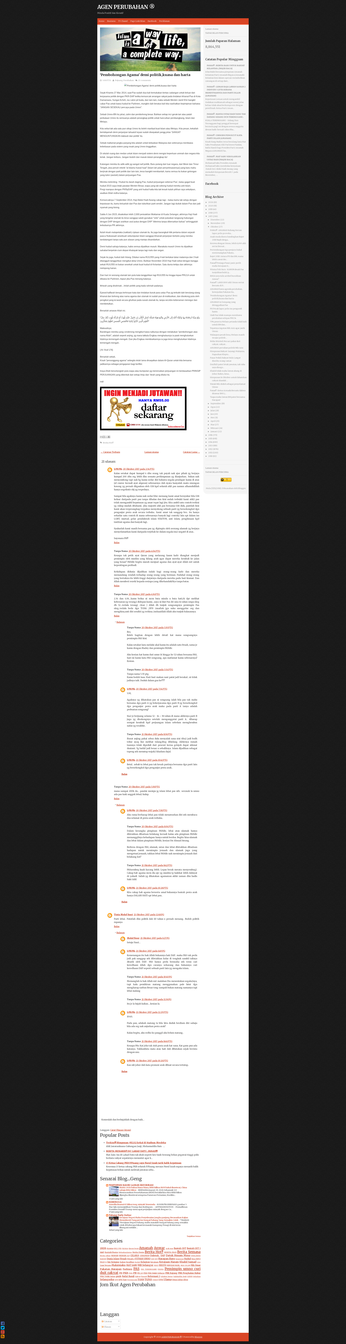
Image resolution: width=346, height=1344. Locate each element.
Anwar (159, 1248)
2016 (210, 435)
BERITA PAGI (170, 1252)
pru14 (118, 1276)
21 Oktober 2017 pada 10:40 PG (157, 977)
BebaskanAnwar (125, 1252)
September (216, 403)
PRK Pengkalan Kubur (189, 1273)
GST (156, 1259)
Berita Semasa (189, 1252)
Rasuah (144, 1276)
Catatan (107, 1321)
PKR (125, 1272)
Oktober (214, 226)
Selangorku (107, 1279)
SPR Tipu (122, 1280)
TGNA (148, 1279)
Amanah (146, 1248)
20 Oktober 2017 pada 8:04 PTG (157, 826)
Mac (212, 424)
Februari (215, 428)
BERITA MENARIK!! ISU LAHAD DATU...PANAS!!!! (132, 1151)
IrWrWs (118, 469)
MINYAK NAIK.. (173, 1265)
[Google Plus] (2, 1332)
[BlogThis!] (103, 437)
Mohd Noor (133, 938)
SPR (116, 1280)
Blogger (242, 488)
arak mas (169, 1248)
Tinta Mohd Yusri (123, 914)
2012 (210, 449)
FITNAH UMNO (142, 1258)
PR (135, 1272)
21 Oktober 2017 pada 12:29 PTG (152, 1012)
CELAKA (134, 1255)
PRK (145, 1273)
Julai (213, 410)
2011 (210, 452)
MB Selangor (145, 1265)
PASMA (161, 1269)
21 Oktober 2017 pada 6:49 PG (150, 951)
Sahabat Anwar (167, 1276)
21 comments (144, 80)
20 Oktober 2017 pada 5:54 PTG (157, 669)
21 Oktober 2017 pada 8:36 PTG (157, 734)
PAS (136, 1269)
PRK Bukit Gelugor (156, 1273)
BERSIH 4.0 (124, 1255)
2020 (210, 206)
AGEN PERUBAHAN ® (126, 7)
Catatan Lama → (191, 452)
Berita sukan (105, 1256)
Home (101, 21)
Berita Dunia (138, 1252)
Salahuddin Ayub (180, 1276)
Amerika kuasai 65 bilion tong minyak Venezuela (132, 1204)
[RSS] (2, 1336)
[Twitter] (2, 1328)
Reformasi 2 (154, 1276)
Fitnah (123, 1258)
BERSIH (114, 1255)
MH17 (156, 1265)
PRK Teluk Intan (107, 1276)
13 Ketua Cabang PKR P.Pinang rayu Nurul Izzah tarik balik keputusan (143, 1163)
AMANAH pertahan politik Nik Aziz (226, 348)
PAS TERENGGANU (149, 1269)
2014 (210, 442)
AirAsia (125, 1248)
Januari (214, 431)
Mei (212, 417)
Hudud (187, 1258)
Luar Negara (105, 1265)
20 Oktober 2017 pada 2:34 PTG (138, 469)
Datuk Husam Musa (178, 1255)
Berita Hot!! (108, 443)
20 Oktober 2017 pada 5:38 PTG (144, 786)
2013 (210, 445)
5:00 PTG (106, 80)
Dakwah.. (155, 1255)
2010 (210, 456)
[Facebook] (2, 1323)
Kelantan (145, 1262)
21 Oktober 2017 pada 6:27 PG (154, 938)
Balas (116, 542)
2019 (210, 209)
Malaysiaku (119, 1265)
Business (111, 21)
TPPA (160, 1280)
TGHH (141, 1279)
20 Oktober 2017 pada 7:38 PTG (151, 810)
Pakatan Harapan (111, 1269)
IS (106, 1262)
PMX (131, 1273)
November (216, 223)
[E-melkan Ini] (101, 437)
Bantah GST (180, 1248)
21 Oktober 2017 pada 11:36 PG (156, 999)
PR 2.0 (140, 1273)
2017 (210, 216)
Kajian (123, 1262)
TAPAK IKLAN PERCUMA (217, 33)
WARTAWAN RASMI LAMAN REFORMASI (131, 1185)
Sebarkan (197, 1276)
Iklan (194, 1259)
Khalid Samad (187, 1261)
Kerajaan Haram (169, 1261)
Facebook (152, 21)
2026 (210, 202)
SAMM (189, 1276)
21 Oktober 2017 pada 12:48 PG (149, 914)
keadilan (130, 1262)
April (213, 421)
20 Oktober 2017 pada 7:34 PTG (151, 689)
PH (120, 1273)
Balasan (121, 622)
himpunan (179, 1259)
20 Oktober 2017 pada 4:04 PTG (144, 551)
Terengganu (132, 1280)
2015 (210, 438)
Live (199, 1262)
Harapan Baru (166, 1258)
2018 (210, 213)
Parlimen (127, 1269)
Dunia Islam (113, 1258)
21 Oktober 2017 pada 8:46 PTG (157, 1041)
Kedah (137, 1262)
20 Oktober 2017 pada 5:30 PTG (157, 627)
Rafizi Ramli (128, 1276)
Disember (215, 219)
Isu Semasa (113, 1262)
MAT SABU (131, 1265)
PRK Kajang (171, 1273)
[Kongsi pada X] (106, 437)
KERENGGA (115, 1202)
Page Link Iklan (137, 21)
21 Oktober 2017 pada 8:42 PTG (157, 865)
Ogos (213, 407)
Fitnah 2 (131, 1259)
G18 (152, 1259)
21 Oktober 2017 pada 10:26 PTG (152, 1060)
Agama (110, 1248)
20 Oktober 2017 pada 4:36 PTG (144, 594)
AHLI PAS (118, 1248)
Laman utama (151, 452)
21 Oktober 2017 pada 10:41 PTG (151, 760)
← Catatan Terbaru (110, 452)
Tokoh (155, 1280)
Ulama (168, 1279)
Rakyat (138, 1276)
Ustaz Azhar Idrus (180, 1280)
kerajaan (155, 1262)
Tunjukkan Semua (194, 1236)
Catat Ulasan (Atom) (120, 1130)
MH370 (162, 1265)
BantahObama (111, 1252)
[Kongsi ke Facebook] (109, 437)
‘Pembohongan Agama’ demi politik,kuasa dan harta (145, 75)
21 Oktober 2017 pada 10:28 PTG (152, 888)
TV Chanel (123, 21)
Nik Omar (196, 1265)
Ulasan (107, 1327)
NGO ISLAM (185, 1265)
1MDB (103, 1248)
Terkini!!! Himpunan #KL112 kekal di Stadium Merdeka (136, 1142)
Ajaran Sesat (134, 1248)
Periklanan (164, 21)
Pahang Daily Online (120, 1215)
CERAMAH (144, 1255)
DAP (163, 1255)
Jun (212, 414)
